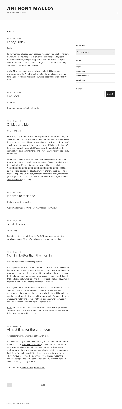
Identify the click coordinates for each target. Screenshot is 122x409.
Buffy (9, 307)
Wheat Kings (39, 367)
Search (79, 89)
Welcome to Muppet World (19, 208)
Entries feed (80, 71)
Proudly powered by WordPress (18, 403)
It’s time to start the (21, 196)
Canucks (13, 96)
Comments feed (82, 76)
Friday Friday (16, 42)
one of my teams (14, 179)
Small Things (16, 224)
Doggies (35, 60)
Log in (78, 67)
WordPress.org (82, 80)
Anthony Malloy (30, 8)
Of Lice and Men (18, 124)
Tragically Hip (27, 367)
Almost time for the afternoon (28, 329)
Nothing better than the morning (30, 255)
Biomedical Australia (31, 344)
